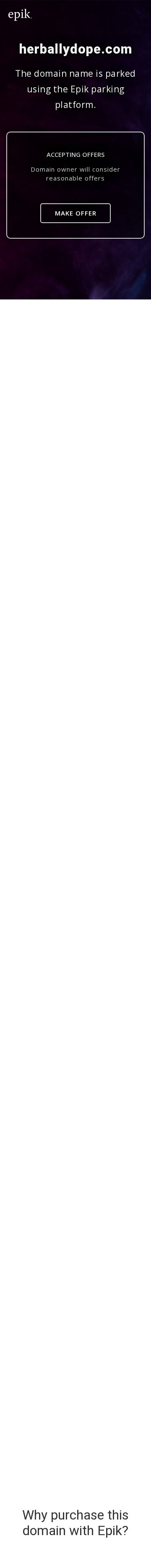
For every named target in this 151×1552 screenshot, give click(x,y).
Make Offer (75, 213)
